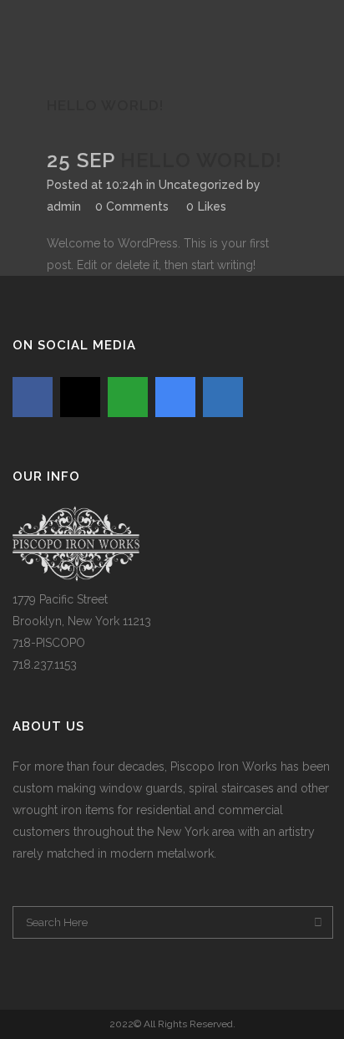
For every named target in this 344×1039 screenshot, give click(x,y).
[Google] (175, 397)
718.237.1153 (45, 664)
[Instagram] (80, 397)
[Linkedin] (223, 397)
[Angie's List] (128, 397)
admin (64, 206)
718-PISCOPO (49, 642)
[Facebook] (33, 397)
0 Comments (132, 206)
